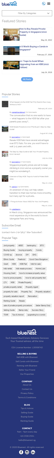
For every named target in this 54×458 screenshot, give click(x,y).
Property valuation (43, 292)
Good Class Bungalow (38, 259)
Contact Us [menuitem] (27, 389)
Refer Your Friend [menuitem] (27, 370)
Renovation (32, 296)
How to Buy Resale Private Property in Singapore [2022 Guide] (33, 32)
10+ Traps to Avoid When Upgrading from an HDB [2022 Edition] (34, 64)
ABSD (20, 246)
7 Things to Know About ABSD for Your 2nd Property (29, 202)
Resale (22, 301)
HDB (14, 264)
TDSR (6, 315)
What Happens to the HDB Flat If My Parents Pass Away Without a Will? (30, 103)
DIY (27, 255)
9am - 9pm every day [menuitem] (27, 432)
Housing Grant (9, 273)
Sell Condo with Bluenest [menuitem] (27, 361)
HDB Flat (23, 264)
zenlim (14, 187)
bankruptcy (31, 246)
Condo (39, 250)
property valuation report (14, 296)
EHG (34, 255)
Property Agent (32, 287)
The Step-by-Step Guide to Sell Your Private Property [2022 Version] (29, 153)
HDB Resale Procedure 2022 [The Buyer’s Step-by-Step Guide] (30, 128)
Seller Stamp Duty (43, 305)
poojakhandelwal (18, 112)
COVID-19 (8, 255)
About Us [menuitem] (27, 385)
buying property (25, 250)
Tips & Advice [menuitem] (27, 408)
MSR (12, 282)
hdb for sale (36, 264)
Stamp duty (23, 310)
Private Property (24, 282)
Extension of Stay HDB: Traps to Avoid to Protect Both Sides (29, 178)
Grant (6, 264)
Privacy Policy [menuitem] (27, 393)
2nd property (9, 246)
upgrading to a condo (36, 315)
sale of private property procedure (18, 305)
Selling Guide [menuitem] (27, 412)
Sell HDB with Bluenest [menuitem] (27, 357)
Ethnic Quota (9, 259)
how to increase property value (32, 273)
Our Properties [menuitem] (27, 374)
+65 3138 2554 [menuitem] (27, 436)
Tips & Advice (17, 315)
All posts (27, 79)
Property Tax (26, 292)
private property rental (13, 287)
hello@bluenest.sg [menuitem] (27, 440)
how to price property (13, 278)
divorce (19, 255)
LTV (5, 282)
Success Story (37, 310)
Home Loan (40, 269)
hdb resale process (24, 269)
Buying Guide (9, 250)
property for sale (10, 292)
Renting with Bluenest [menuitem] (27, 365)
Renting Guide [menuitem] (27, 421)
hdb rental (8, 269)
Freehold (21, 259)
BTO (42, 246)
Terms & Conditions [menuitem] (27, 397)
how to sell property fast (36, 278)
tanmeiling (16, 137)
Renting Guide (9, 301)
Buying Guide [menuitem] (27, 416)
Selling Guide (9, 310)
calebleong (16, 209)
